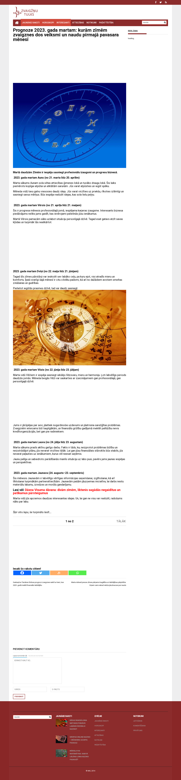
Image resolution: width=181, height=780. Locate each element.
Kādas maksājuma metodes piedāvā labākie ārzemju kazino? (78, 724)
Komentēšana (139, 726)
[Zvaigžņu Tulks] (17, 23)
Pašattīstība (106, 22)
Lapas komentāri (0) (20, 656)
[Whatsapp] (77, 573)
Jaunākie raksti (31, 22)
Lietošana (137, 721)
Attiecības (78, 22)
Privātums (137, 730)
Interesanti (63, 22)
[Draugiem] (59, 573)
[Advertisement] (69, 63)
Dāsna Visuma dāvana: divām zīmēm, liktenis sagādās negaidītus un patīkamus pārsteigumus (66, 491)
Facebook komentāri (35, 656)
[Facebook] (22, 573)
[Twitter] (41, 573)
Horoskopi (48, 22)
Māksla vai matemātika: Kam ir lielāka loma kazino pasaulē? (79, 755)
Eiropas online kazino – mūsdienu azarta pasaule (80, 740)
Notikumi (91, 22)
